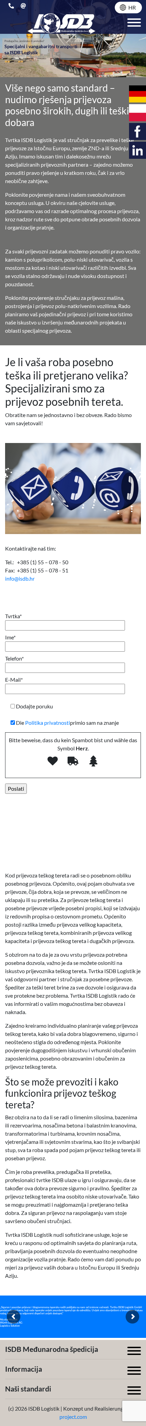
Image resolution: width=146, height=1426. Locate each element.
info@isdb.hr (20, 578)
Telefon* (14, 658)
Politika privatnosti (47, 722)
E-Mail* (14, 679)
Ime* (10, 637)
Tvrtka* (13, 616)
